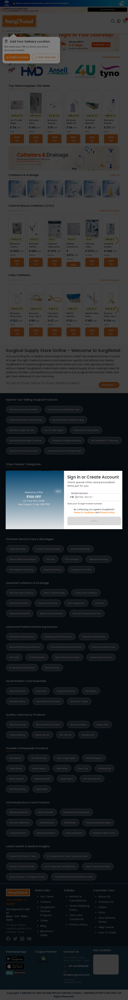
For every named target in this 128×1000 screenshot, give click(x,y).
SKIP (58, 475)
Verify (94, 521)
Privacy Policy (107, 512)
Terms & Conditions (84, 512)
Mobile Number (79, 493)
